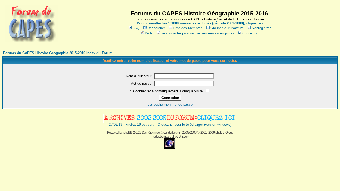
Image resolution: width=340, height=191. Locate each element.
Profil (149, 33)
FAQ (136, 28)
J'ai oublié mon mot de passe (170, 104)
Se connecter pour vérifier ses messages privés (197, 33)
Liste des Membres (187, 28)
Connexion (250, 33)
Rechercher (156, 28)
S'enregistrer (261, 28)
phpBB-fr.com (180, 136)
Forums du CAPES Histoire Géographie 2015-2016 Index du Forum (58, 53)
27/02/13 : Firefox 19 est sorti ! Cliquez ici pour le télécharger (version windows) (170, 125)
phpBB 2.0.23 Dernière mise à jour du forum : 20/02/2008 (159, 132)
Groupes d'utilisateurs (227, 28)
